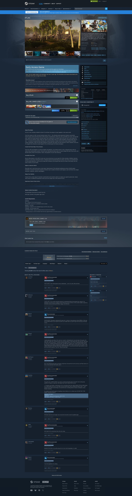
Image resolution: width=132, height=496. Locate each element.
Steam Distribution (66, 490)
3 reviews (30, 316)
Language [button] (45, 263)
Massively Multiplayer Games (35, 16)
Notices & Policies (87, 488)
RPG (103, 55)
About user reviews (96, 251)
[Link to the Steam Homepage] (30, 4)
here (48, 241)
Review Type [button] (28, 263)
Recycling (76, 490)
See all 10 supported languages (87, 98)
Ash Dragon (30, 357)
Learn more (63, 71)
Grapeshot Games (94, 47)
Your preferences (104, 251)
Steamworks (64, 488)
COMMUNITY (47, 3)
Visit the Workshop (85, 136)
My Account (97, 490)
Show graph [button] (103, 263)
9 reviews (30, 297)
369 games (30, 296)
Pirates (92, 55)
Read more (75, 85)
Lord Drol (30, 276)
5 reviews (30, 409)
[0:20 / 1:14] (52, 35)
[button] (27, 8)
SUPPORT (58, 3)
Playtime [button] (59, 263)
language (104, 1)
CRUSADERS (31, 441)
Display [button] (65, 263)
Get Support (97, 488)
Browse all (75, 115)
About (53, 3)
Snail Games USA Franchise (47, 16)
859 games (30, 358)
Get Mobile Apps (98, 485)
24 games (30, 315)
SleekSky (30, 375)
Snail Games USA (102, 49)
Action (85, 111)
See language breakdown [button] (86, 251)
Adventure (99, 55)
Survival (83, 55)
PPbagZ (30, 333)
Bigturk (29, 457)
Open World (88, 55)
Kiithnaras (30, 294)
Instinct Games (102, 47)
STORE (41, 3)
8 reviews (30, 278)
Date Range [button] (52, 263)
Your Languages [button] (32, 267)
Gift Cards (64, 492)
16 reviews (30, 359)
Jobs (75, 485)
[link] (65, 110)
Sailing (95, 55)
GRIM (29, 424)
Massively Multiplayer (95, 111)
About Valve (76, 483)
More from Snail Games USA (38, 218)
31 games (30, 458)
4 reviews (30, 427)
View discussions (85, 135)
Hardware (76, 488)
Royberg (30, 408)
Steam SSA (64, 485)
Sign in (27, 59)
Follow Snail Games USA (38, 221)
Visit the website (85, 121)
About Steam (65, 483)
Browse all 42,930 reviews (57, 475)
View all (105, 237)
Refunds (85, 492)
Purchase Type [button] (37, 263)
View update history (85, 131)
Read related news (85, 133)
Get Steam (97, 483)
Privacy (84, 483)
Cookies (84, 490)
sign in (100, 1)
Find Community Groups (86, 138)
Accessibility (85, 485)
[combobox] (89, 9)
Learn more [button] (102, 105)
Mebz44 (30, 313)
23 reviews (30, 376)
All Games (27, 16)
